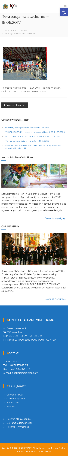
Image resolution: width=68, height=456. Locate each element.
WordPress (46, 451)
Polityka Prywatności (17, 426)
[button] (64, 12)
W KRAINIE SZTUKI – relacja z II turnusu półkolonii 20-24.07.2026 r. (35, 132)
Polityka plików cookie (18, 419)
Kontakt (10, 406)
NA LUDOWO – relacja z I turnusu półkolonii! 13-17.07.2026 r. (32, 136)
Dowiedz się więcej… (55, 218)
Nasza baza (12, 402)
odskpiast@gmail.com (25, 372)
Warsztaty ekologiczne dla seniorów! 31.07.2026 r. (28, 127)
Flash (61, 448)
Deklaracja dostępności (19, 422)
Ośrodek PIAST (14, 394)
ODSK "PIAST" (25, 448)
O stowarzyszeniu (16, 398)
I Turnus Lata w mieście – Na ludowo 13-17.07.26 (27, 141)
